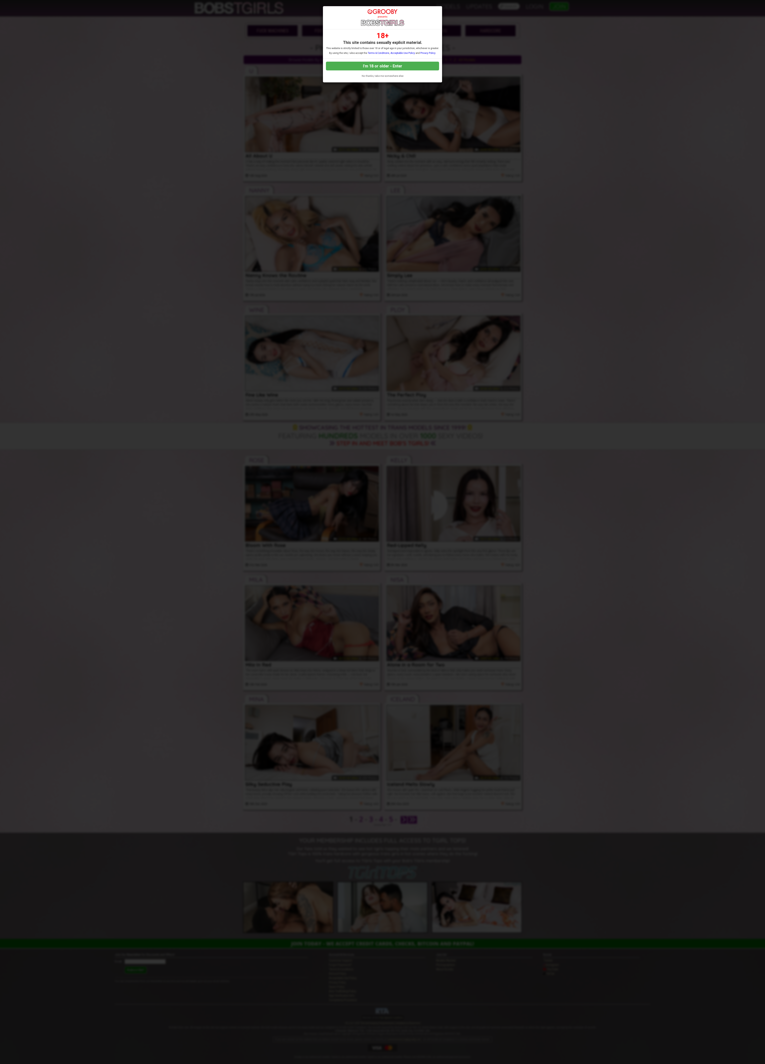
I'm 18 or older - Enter (382, 66)
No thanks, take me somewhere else (382, 75)
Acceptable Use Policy (402, 53)
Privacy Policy (427, 53)
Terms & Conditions (378, 53)
